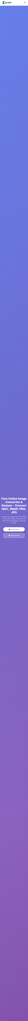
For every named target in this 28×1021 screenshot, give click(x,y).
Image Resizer (14, 529)
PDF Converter (14, 535)
